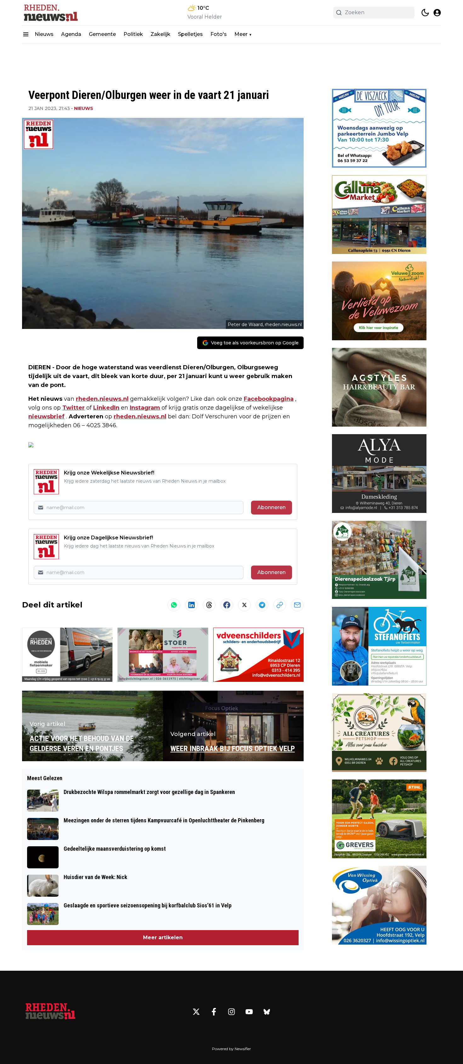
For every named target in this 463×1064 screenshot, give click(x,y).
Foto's (218, 34)
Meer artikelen (163, 937)
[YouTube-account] (249, 1011)
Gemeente (102, 34)
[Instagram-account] (231, 1011)
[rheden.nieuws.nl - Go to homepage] (50, 1011)
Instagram (145, 407)
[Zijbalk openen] (26, 34)
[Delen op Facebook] (226, 605)
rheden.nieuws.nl (102, 398)
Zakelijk (160, 34)
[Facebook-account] (214, 1011)
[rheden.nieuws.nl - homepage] (50, 12)
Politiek (133, 34)
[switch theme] (425, 12)
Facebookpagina (269, 398)
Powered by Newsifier (231, 1048)
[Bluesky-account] (267, 1011)
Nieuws (44, 34)
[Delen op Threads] (209, 605)
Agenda (71, 34)
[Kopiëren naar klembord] (279, 605)
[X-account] (196, 1011)
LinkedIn (106, 407)
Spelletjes (190, 34)
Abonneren (271, 507)
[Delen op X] (244, 605)
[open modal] (437, 12)
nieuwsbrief (46, 416)
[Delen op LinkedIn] (191, 605)
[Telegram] (262, 605)
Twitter (73, 407)
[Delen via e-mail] (297, 605)
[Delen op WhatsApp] (174, 605)
